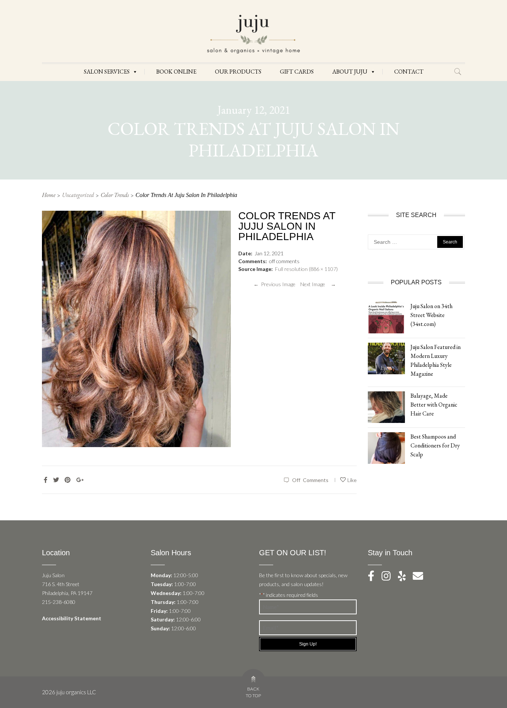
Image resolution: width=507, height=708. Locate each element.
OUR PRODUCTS (238, 71)
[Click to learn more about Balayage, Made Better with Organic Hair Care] (386, 406)
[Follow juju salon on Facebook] (374, 578)
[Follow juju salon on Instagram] (389, 578)
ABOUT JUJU (349, 71)
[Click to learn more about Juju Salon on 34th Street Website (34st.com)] (386, 317)
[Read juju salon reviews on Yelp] (405, 578)
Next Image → (318, 284)
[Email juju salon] (421, 578)
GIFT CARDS (297, 71)
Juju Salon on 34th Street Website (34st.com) (431, 315)
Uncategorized (78, 195)
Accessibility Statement (71, 618)
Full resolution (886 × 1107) (306, 269)
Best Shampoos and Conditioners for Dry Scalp (435, 445)
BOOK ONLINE (176, 71)
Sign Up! (308, 644)
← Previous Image (274, 284)
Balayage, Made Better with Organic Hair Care (433, 404)
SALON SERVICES (107, 71)
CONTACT (408, 71)
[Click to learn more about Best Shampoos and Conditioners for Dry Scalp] (386, 447)
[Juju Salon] (253, 33)
